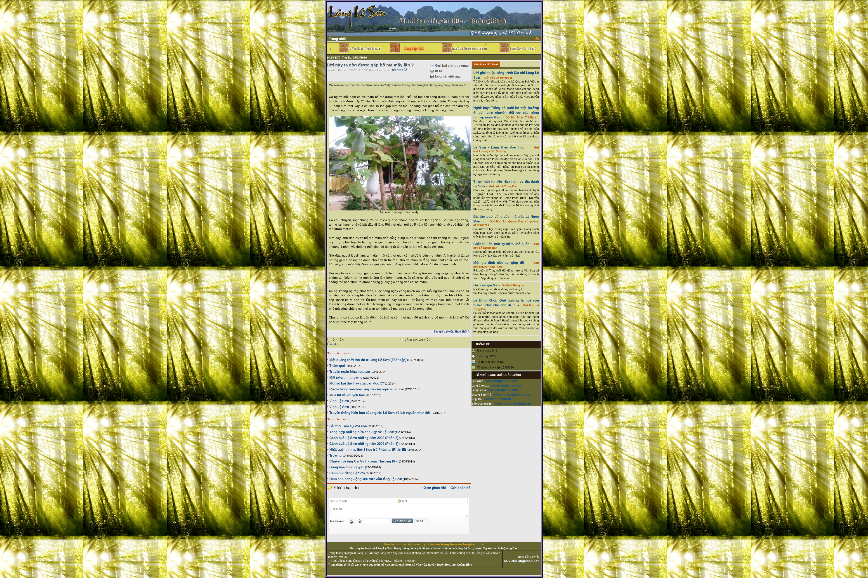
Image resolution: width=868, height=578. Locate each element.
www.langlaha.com (503, 390)
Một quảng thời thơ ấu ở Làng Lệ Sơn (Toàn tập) (367, 360)
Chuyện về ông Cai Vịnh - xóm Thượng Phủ (363, 461)
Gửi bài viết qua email (452, 65)
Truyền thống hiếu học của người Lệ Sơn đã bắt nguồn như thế (379, 413)
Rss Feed (537, 38)
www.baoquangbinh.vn (513, 403)
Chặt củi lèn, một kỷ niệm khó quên (501, 244)
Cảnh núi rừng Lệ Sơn (347, 473)
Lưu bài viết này (447, 76)
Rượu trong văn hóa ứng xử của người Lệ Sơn (366, 389)
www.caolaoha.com (506, 385)
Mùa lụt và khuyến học (347, 395)
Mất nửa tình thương (346, 377)
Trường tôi (338, 455)
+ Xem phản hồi (433, 488)
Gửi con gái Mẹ (485, 285)
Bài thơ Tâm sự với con (348, 426)
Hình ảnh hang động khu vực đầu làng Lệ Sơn (365, 479)
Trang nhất (337, 39)
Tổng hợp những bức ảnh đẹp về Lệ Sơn (361, 432)
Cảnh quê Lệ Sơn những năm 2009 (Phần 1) (363, 444)
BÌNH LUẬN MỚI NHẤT (486, 64)
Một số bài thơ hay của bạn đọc (354, 383)
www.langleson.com (501, 381)
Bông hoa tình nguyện (346, 467)
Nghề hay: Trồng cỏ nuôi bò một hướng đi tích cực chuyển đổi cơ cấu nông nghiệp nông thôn (506, 112)
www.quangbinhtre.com (512, 394)
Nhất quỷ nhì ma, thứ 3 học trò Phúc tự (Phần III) (367, 449)
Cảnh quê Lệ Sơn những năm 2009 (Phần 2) (363, 438)
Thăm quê (337, 366)
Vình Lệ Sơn (339, 401)
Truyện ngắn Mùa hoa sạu (349, 371)
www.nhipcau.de (499, 399)
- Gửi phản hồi (459, 488)
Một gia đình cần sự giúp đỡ (498, 262)
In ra (438, 71)
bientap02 (399, 70)
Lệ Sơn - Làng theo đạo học (498, 147)
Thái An (333, 344)
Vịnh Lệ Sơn (339, 407)
